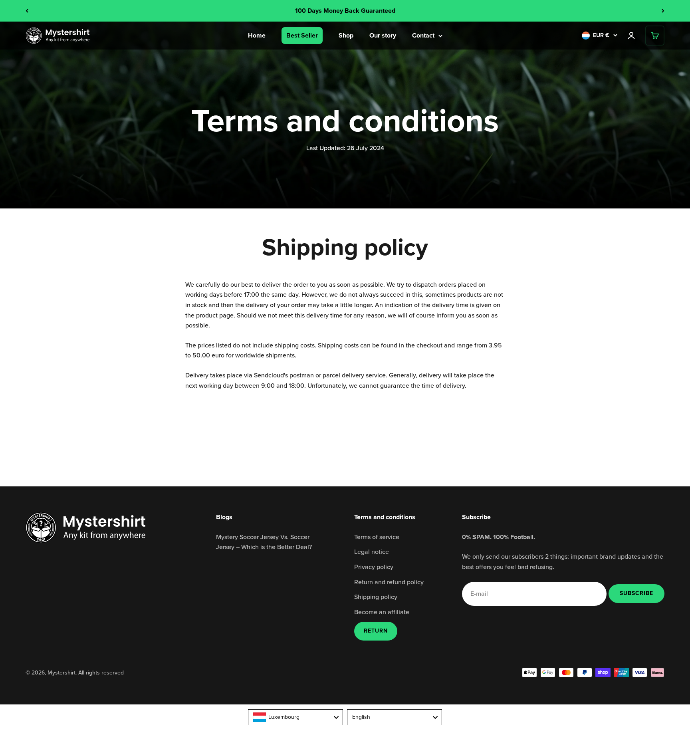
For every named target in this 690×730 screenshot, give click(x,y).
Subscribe (636, 593)
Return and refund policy (389, 581)
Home (257, 35)
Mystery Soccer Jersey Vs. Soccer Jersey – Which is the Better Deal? (264, 541)
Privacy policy (373, 566)
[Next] (663, 11)
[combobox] (295, 717)
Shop (346, 35)
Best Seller (302, 35)
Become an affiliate (381, 611)
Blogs (224, 517)
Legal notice (371, 551)
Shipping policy (375, 596)
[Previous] (27, 11)
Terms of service (376, 536)
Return (376, 631)
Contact (423, 35)
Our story (382, 35)
